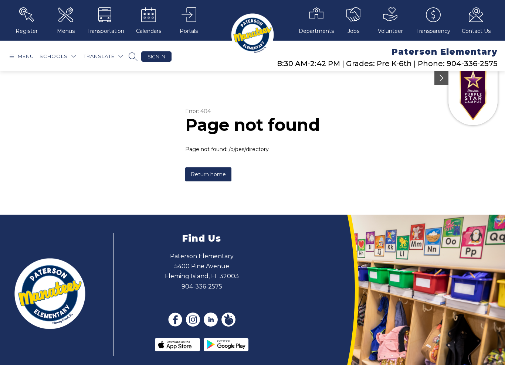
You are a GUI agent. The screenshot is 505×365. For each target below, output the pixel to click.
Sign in (156, 56)
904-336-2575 (202, 286)
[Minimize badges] (441, 78)
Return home (208, 174)
